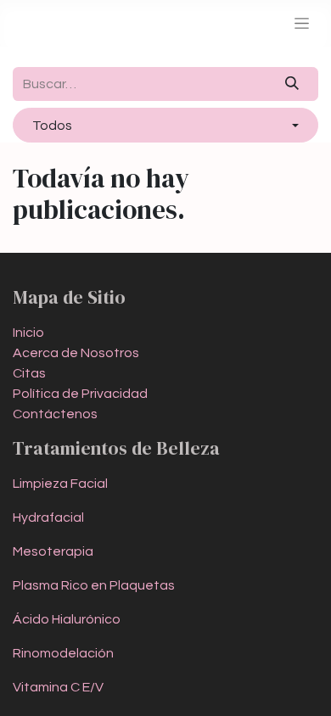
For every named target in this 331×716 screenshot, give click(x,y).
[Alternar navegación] (301, 23)
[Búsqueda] (292, 84)
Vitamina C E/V (58, 687)
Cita (29, 373)
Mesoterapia (53, 551)
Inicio (28, 332)
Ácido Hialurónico (67, 619)
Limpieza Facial (60, 483)
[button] (165, 125)
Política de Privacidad (80, 393)
